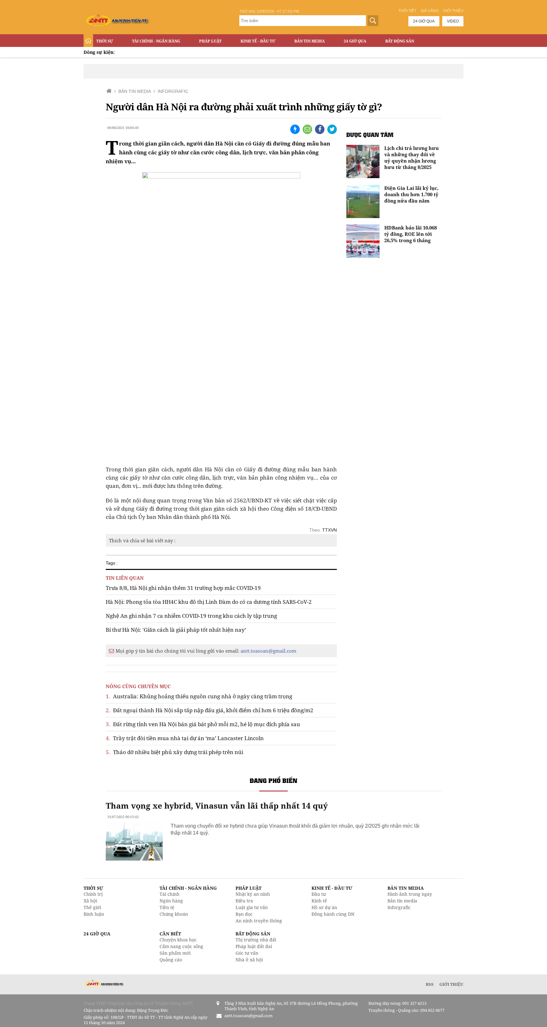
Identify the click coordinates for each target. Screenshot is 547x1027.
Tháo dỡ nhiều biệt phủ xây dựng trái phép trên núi (174, 752)
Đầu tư (318, 894)
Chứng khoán (174, 914)
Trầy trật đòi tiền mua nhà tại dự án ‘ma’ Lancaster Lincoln (185, 738)
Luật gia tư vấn (252, 907)
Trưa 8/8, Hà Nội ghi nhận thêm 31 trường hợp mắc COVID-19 (183, 587)
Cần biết (170, 934)
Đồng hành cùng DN (333, 914)
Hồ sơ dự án (324, 907)
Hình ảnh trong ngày (409, 894)
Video (453, 21)
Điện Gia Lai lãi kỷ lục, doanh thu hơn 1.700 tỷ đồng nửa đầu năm (411, 194)
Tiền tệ (167, 907)
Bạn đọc (244, 914)
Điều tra (244, 901)
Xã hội (90, 901)
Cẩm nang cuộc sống (181, 946)
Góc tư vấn (247, 953)
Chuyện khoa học (178, 940)
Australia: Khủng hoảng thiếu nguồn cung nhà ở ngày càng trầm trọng (199, 696)
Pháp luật (210, 41)
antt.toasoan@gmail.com (268, 651)
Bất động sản (399, 41)
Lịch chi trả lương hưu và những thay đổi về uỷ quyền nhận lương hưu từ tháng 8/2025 (411, 157)
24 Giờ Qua (355, 41)
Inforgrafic (399, 907)
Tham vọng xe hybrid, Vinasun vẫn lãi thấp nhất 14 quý (217, 805)
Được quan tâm (369, 135)
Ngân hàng (171, 901)
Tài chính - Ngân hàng (156, 41)
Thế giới (92, 907)
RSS (430, 984)
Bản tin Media (309, 41)
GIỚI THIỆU (451, 984)
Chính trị (93, 894)
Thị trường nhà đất (256, 940)
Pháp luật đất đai (254, 946)
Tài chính (169, 894)
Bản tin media (402, 901)
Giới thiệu (453, 11)
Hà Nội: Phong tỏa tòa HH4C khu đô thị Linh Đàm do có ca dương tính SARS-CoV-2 (209, 601)
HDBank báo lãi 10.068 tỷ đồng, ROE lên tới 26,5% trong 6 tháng (410, 233)
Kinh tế (319, 901)
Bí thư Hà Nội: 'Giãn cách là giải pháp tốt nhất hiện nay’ (176, 629)
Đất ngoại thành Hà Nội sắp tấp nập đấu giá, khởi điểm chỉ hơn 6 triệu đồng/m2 (209, 710)
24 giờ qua (424, 21)
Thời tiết (407, 11)
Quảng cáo (171, 960)
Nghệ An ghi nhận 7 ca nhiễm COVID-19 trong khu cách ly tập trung (191, 615)
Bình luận (94, 914)
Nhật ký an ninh (253, 894)
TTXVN (329, 530)
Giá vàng (430, 11)
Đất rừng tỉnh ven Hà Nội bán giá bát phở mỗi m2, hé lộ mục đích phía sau (203, 724)
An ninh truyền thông (259, 921)
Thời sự (104, 41)
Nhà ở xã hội (249, 960)
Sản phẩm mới (175, 953)
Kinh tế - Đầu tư (258, 41)
